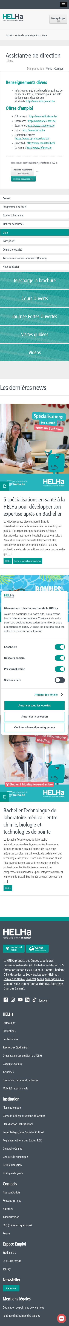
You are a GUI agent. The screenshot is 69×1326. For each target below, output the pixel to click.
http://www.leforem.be (39, 147)
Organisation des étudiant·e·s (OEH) (22, 1055)
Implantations (10, 1039)
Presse (6, 1233)
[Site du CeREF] (37, 948)
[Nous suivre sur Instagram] (13, 999)
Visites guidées (34, 334)
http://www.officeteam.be (43, 116)
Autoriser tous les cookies (34, 705)
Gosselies (15, 974)
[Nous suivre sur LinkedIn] (27, 999)
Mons (40, 979)
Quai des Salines (13, 988)
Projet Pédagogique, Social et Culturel (23, 1132)
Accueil (6, 198)
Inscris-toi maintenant (22, 171)
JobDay (7, 1269)
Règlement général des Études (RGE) (22, 1140)
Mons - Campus (54, 68)
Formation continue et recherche (20, 1080)
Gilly (6, 974)
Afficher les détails (46, 694)
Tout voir (43, 1000)
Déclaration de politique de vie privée (23, 1307)
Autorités (8, 1209)
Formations (9, 1023)
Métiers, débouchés (13, 224)
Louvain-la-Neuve (14, 979)
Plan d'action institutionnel (18, 1124)
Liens (5, 232)
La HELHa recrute (12, 1261)
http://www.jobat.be (33, 130)
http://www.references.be (42, 121)
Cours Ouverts (34, 298)
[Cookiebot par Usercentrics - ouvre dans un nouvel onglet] (49, 596)
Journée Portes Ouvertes (34, 316)
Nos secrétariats (11, 1192)
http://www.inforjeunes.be (40, 101)
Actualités (8, 1072)
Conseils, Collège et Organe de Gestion (24, 1116)
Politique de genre (13, 1173)
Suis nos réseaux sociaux (23, 178)
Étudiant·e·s (9, 1252)
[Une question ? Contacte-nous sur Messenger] (61, 1318)
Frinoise (44, 984)
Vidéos (34, 352)
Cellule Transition (12, 1165)
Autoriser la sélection (34, 716)
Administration (11, 1217)
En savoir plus (34, 486)
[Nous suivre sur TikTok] (34, 999)
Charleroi (58, 970)
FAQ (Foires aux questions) (17, 1225)
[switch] (60, 658)
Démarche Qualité (12, 249)
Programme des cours (14, 207)
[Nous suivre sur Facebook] (5, 999)
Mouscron (20, 984)
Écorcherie (56, 984)
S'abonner (11, 1288)
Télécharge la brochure (34, 280)
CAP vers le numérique (15, 1157)
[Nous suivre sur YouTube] (20, 999)
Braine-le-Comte (42, 970)
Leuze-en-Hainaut (47, 974)
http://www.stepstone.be (40, 125)
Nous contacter (11, 266)
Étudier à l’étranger (13, 215)
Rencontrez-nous (12, 1200)
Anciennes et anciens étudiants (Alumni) (25, 258)
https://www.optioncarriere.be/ (32, 138)
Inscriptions (9, 241)
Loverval (31, 979)
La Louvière (29, 974)
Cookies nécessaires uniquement (34, 727)
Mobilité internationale (15, 1088)
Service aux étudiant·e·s (16, 1047)
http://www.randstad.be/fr (40, 143)
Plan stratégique (12, 1107)
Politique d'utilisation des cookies (21, 1315)
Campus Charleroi (12, 1064)
